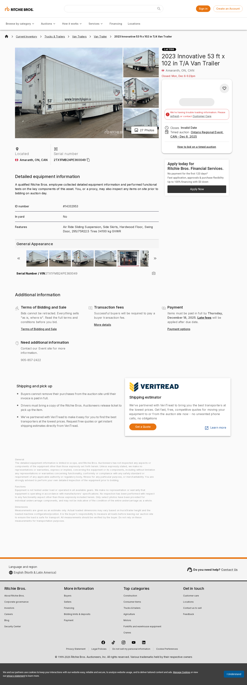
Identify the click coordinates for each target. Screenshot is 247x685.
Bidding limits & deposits (77, 614)
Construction (130, 596)
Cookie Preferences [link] (167, 649)
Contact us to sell (192, 608)
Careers (8, 614)
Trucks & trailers (132, 608)
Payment (68, 620)
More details (102, 325)
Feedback (188, 614)
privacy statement (16, 675)
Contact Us (229, 569)
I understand (234, 674)
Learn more (218, 428)
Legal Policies (99, 649)
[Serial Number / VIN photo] (153, 273)
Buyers (67, 596)
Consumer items (132, 602)
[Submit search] (159, 9)
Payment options (178, 329)
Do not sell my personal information (131, 649)
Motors (127, 620)
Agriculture (129, 614)
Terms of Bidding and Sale (39, 329)
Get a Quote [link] (143, 426)
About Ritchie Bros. (14, 596)
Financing (116, 23)
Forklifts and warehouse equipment (142, 626)
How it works (70, 23)
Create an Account (228, 8)
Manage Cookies (181, 672)
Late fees (204, 317)
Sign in (203, 8)
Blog (6, 620)
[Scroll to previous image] (18, 258)
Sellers (67, 602)
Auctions (46, 23)
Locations (134, 23)
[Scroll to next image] (155, 258)
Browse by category (18, 23)
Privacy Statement (76, 649)
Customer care (191, 596)
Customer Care (202, 116)
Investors (9, 608)
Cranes (127, 632)
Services (94, 23)
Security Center (12, 626)
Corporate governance (16, 602)
